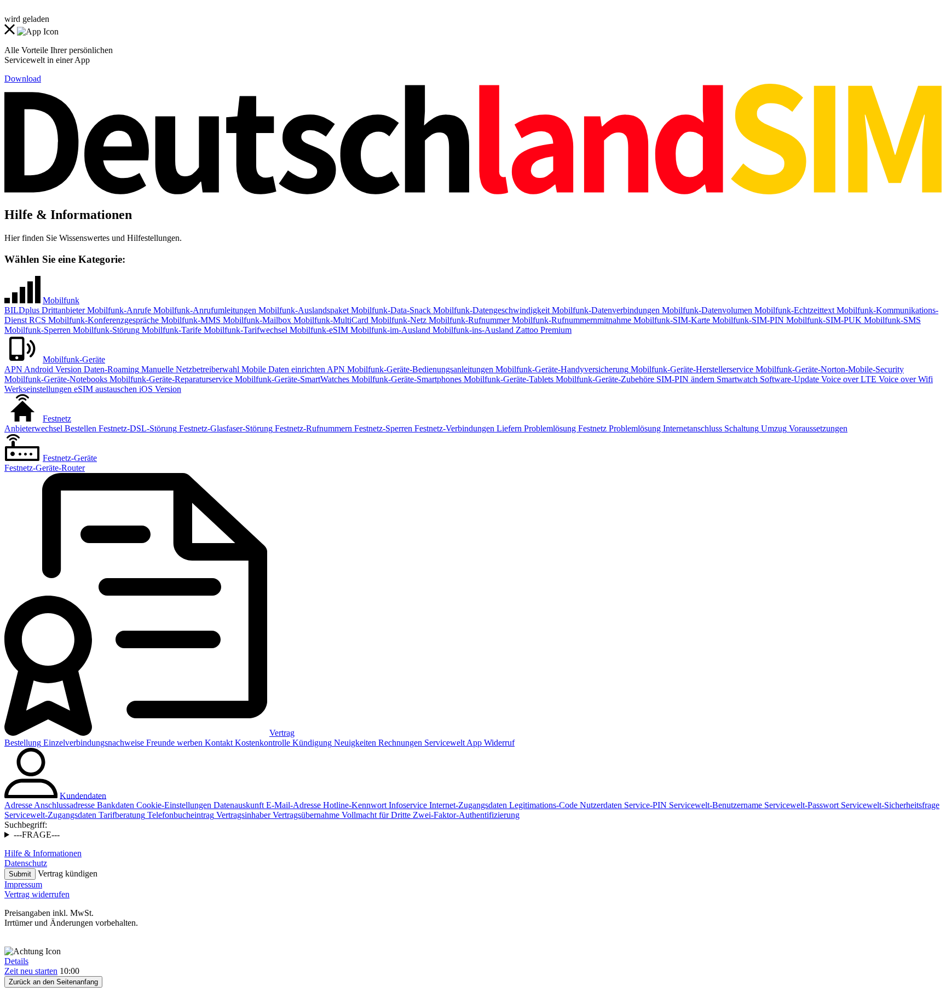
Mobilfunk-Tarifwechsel (244, 329)
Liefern (508, 428)
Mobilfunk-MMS (190, 320)
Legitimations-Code (542, 805)
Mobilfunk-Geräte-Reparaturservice (170, 379)
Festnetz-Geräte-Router (44, 467)
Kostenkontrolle (261, 742)
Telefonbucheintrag (179, 815)
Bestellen (79, 428)
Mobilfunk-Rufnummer (468, 320)
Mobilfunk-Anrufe (118, 310)
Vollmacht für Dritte (375, 815)
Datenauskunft (237, 805)
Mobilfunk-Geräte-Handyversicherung (560, 369)
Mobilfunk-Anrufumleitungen (203, 310)
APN (13, 369)
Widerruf (498, 742)
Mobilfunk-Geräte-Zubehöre (603, 379)
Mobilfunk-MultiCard (329, 320)
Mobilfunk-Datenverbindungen (605, 310)
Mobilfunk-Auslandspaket (302, 310)
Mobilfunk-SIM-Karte (670, 320)
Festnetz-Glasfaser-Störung (225, 428)
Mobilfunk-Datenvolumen (706, 310)
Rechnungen (399, 742)
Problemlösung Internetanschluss (664, 428)
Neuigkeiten (354, 742)
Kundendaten (83, 795)
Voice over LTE (847, 379)
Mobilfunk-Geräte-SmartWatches (291, 379)
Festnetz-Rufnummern (312, 428)
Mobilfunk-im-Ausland (389, 329)
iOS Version (159, 389)
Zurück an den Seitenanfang (53, 982)
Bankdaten (114, 805)
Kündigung (311, 742)
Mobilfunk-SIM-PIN (747, 320)
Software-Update (788, 379)
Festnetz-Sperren (382, 428)
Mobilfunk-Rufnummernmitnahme (570, 320)
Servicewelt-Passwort (800, 805)
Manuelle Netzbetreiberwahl (189, 369)
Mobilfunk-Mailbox (256, 320)
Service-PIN (644, 805)
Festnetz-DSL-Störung (136, 428)
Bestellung (22, 742)
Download (22, 78)
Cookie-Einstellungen (172, 805)
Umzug (773, 428)
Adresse (18, 805)
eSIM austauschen (104, 389)
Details (16, 961)
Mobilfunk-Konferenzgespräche (102, 320)
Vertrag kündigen (67, 873)
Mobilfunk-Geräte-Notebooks (55, 379)
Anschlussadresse (63, 805)
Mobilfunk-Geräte (74, 359)
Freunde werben (173, 742)
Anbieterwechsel (33, 428)
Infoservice (407, 805)
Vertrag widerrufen (37, 894)
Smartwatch (736, 379)
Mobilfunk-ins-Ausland (472, 329)
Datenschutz (25, 863)
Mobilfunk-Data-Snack (390, 310)
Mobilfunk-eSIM (317, 329)
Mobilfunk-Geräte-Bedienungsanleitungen (419, 369)
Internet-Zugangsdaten (467, 805)
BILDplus (21, 310)
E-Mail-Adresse (292, 805)
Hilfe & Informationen (43, 853)
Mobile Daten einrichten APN (292, 369)
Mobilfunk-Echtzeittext (793, 310)
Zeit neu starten (30, 971)
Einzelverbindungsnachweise (92, 742)
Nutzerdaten (600, 805)
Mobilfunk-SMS (891, 320)
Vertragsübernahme (304, 815)
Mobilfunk (61, 300)
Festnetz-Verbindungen (453, 428)
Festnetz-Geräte (70, 458)
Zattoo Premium (543, 329)
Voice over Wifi (904, 379)
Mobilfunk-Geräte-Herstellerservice (690, 369)
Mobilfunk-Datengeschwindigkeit (490, 310)
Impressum (23, 884)
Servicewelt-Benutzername (714, 805)
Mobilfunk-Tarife (170, 329)
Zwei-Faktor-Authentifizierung (465, 815)
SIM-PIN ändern (684, 379)
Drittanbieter (62, 310)
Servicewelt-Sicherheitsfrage (889, 805)
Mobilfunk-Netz (397, 320)
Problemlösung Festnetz (564, 428)
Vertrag (282, 732)
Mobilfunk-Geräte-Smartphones (405, 379)
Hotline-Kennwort (354, 805)
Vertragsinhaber (242, 815)
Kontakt (218, 742)
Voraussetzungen (817, 428)
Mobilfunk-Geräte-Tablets (507, 379)
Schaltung (740, 428)
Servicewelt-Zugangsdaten (50, 815)
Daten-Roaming (110, 369)
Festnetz (57, 418)
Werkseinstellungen (38, 389)
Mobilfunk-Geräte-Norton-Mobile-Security (828, 369)
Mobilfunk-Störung (105, 329)
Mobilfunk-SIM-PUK (823, 320)
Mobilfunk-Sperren (37, 329)
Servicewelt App (452, 742)
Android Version (52, 369)
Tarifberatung (120, 815)
